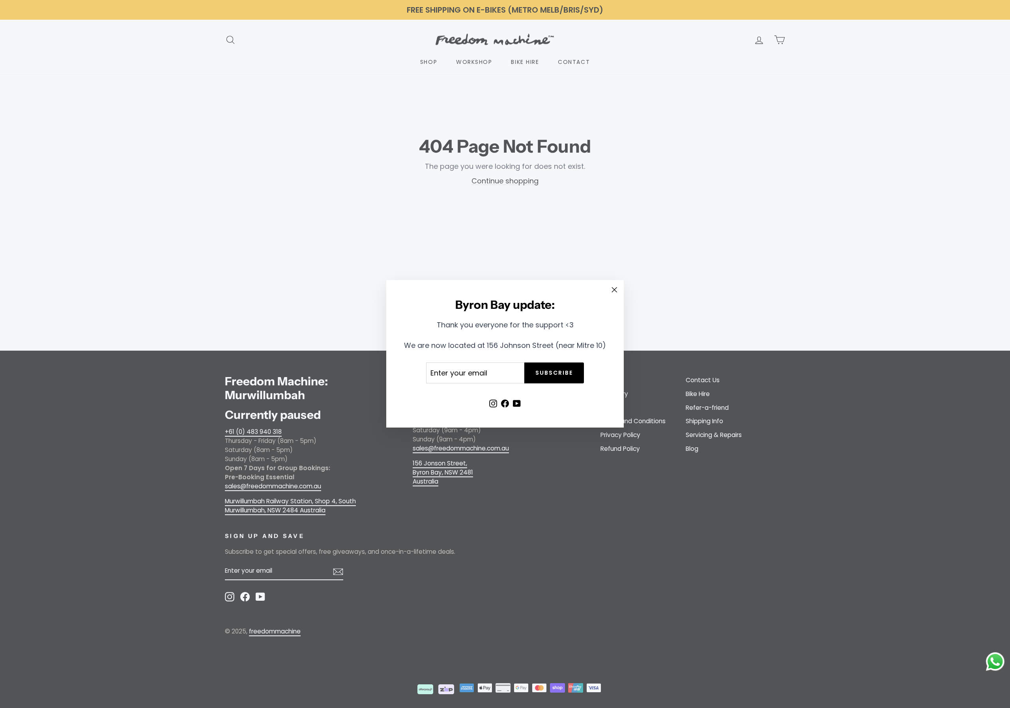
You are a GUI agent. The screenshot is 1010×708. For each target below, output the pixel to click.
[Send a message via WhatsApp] (995, 662)
